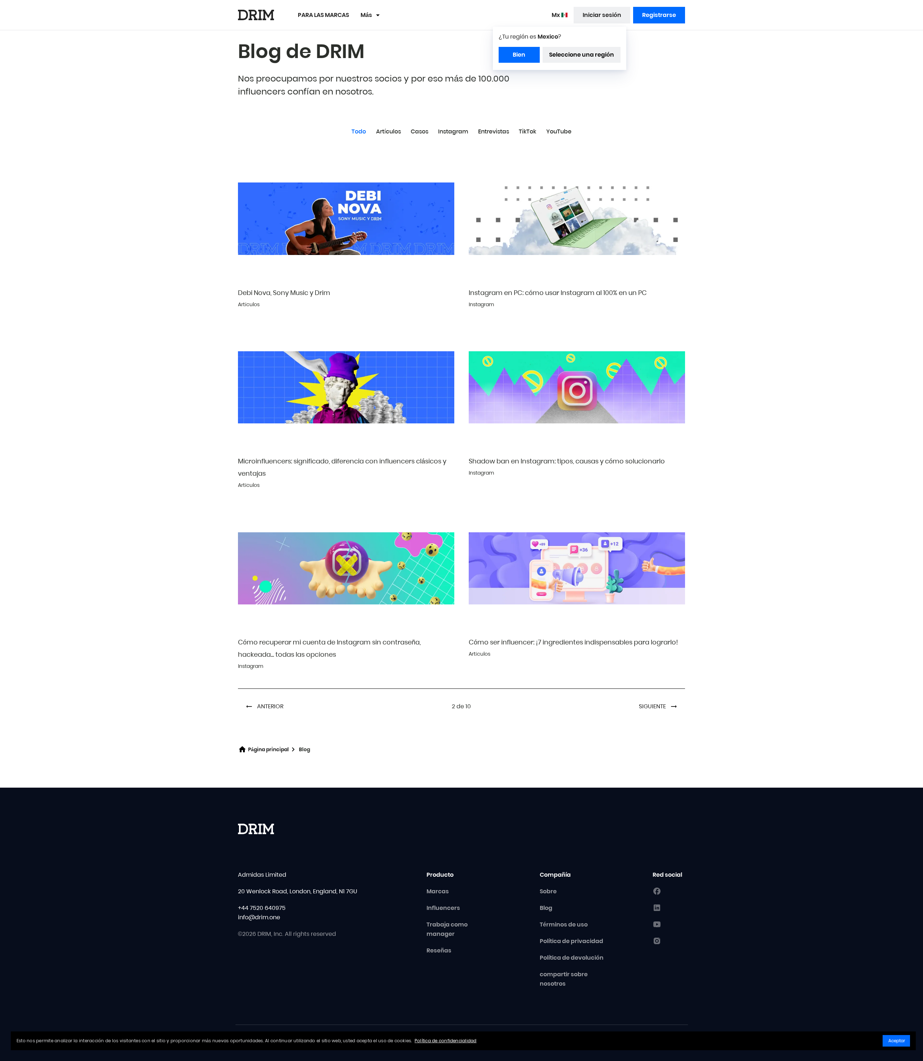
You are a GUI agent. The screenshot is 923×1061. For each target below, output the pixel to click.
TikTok (527, 131)
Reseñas (439, 950)
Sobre (548, 891)
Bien (519, 54)
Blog (546, 908)
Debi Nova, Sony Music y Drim (284, 292)
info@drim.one (259, 917)
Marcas (438, 891)
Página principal (268, 749)
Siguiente (652, 706)
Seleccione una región (581, 54)
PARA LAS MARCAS (323, 15)
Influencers (443, 908)
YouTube (558, 131)
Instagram (453, 131)
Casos (419, 131)
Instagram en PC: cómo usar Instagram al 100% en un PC (558, 292)
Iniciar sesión (602, 15)
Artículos (388, 131)
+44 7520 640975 (262, 908)
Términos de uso (564, 924)
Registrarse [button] (659, 15)
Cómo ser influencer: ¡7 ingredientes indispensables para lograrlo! (573, 642)
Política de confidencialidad (446, 1041)
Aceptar (896, 1041)
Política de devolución (572, 958)
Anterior (270, 706)
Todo (359, 131)
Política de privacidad (571, 941)
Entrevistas (493, 131)
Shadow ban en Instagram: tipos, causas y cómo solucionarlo (567, 461)
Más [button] (366, 15)
